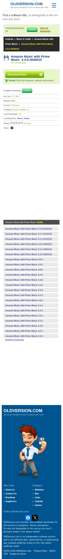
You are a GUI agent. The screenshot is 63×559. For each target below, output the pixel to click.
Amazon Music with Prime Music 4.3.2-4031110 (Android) (24, 317)
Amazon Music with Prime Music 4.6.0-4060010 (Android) (24, 271)
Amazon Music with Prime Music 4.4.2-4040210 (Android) (24, 302)
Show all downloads (45, 29)
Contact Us (11, 493)
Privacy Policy (40, 551)
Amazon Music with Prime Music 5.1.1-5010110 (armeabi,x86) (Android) (28, 241)
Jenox (23, 554)
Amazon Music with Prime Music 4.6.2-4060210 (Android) (24, 266)
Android (9, 39)
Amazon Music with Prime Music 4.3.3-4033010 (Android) (24, 312)
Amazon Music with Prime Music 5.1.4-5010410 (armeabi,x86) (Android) (28, 231)
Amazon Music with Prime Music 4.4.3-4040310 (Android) (24, 297)
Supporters (11, 501)
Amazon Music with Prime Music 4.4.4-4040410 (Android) (24, 292)
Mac (37, 493)
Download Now (17, 74)
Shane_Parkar (23, 118)
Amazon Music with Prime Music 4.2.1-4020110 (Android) (24, 333)
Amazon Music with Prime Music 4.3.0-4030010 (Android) (24, 328)
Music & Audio (23, 39)
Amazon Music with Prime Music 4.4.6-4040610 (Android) (24, 282)
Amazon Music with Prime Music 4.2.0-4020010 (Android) (24, 338)
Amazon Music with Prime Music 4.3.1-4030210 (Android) (24, 323)
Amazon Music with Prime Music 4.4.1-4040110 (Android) (24, 307)
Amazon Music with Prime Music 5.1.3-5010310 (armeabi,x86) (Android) (28, 236)
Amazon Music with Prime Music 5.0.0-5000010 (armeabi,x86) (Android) (28, 256)
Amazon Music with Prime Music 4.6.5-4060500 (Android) (24, 261)
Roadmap (10, 497)
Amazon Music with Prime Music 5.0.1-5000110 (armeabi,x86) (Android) (28, 251)
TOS (6, 554)
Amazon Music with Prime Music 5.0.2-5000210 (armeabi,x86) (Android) (28, 246)
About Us (10, 490)
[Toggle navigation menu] (54, 5)
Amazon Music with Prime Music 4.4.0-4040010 (30, 58)
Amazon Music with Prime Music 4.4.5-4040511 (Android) (24, 287)
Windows (39, 490)
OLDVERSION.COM (26, 4)
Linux (37, 497)
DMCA (52, 551)
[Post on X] (11, 127)
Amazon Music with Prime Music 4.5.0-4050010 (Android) (24, 277)
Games (38, 505)
